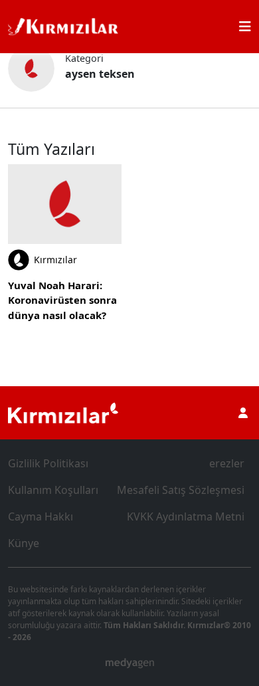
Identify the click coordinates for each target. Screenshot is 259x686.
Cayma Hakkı (40, 516)
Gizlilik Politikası (48, 463)
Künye (23, 543)
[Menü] (245, 26)
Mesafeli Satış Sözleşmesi (180, 490)
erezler (226, 463)
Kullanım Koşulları (53, 490)
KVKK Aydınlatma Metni (185, 516)
